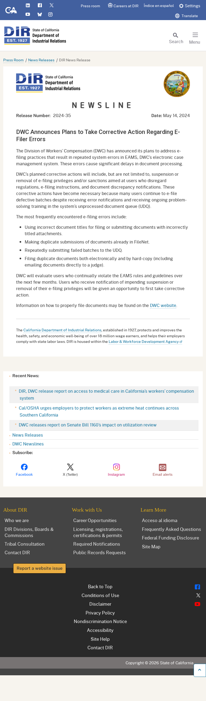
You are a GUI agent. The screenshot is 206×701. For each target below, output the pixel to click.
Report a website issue (39, 568)
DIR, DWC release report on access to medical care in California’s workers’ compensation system (106, 394)
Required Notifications (96, 544)
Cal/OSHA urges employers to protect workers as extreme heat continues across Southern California (98, 411)
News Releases (41, 60)
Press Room (13, 60)
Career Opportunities (95, 520)
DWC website (163, 305)
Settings (192, 6)
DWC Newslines (28, 444)
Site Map (151, 546)
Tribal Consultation (25, 544)
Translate (189, 15)
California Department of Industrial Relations (62, 330)
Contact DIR (17, 552)
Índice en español (159, 5)
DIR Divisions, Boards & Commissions (29, 532)
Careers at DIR (125, 6)
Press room (90, 6)
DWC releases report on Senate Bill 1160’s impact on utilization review (87, 425)
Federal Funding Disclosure (170, 537)
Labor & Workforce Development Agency (144, 341)
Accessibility (100, 630)
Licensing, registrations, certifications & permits (98, 532)
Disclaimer (100, 604)
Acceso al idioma (159, 520)
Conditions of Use (100, 595)
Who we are (17, 520)
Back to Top (100, 586)
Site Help (100, 639)
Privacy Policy (100, 612)
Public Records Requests (99, 552)
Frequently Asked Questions (171, 529)
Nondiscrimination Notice (100, 621)
